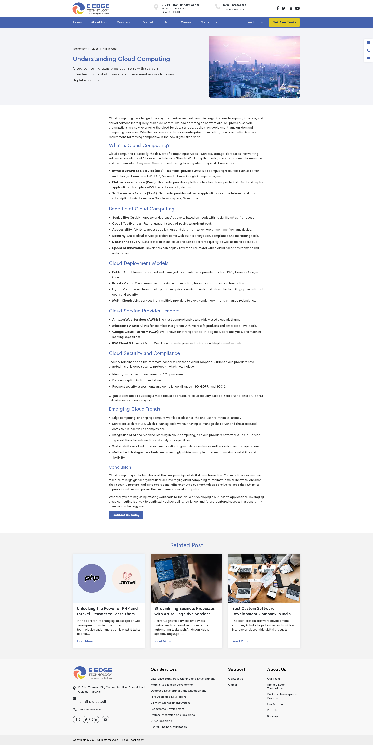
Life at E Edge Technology (276, 686)
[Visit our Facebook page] (277, 8)
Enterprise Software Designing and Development (183, 678)
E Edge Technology (132, 740)
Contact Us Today (126, 515)
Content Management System (170, 702)
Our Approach (276, 704)
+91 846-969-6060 (234, 9)
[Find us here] (158, 8)
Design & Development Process (282, 696)
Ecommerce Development (167, 708)
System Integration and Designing (173, 714)
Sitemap (272, 716)
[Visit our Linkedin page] (290, 8)
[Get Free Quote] (368, 43)
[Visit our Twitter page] (283, 8)
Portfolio (272, 710)
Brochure (259, 22)
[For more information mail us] (368, 58)
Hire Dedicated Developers (168, 696)
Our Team (273, 678)
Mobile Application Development (172, 684)
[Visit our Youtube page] (297, 8)
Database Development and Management (178, 690)
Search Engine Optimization (169, 727)
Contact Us (235, 678)
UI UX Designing (161, 721)
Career (232, 684)
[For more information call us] (219, 7)
